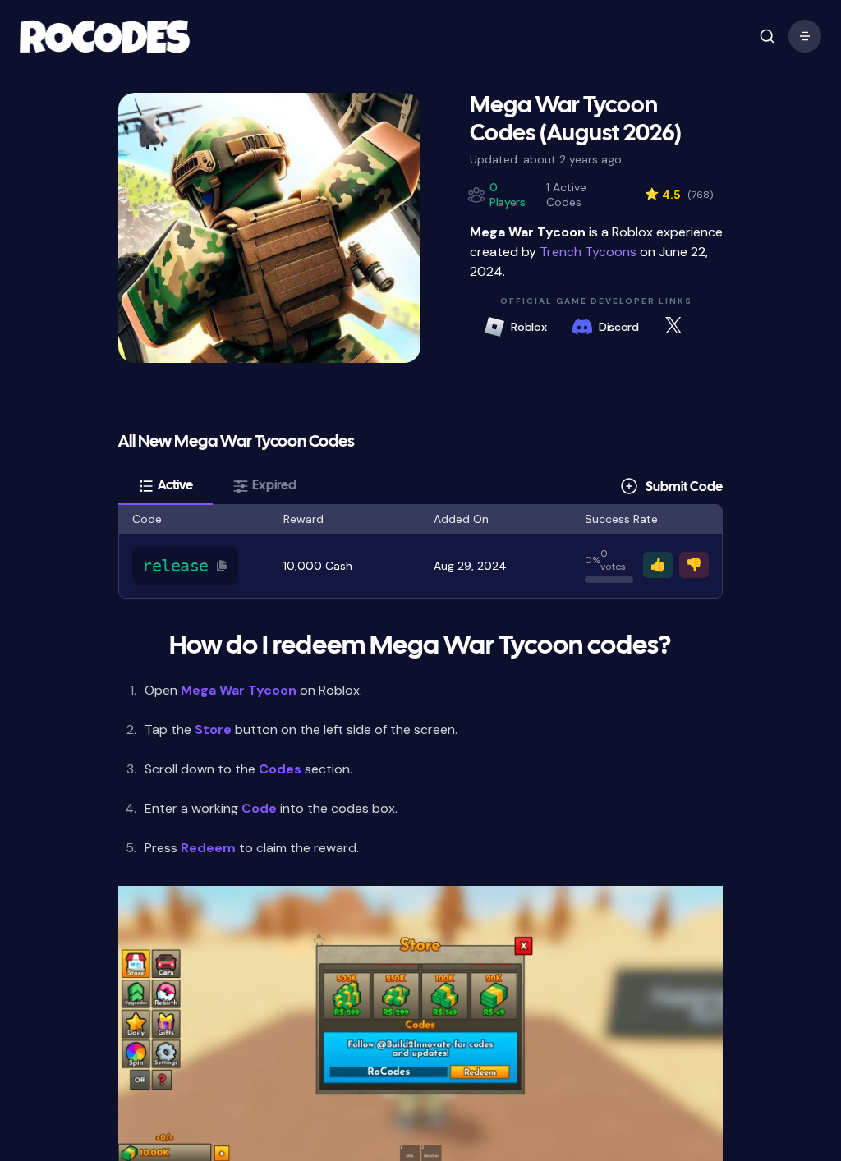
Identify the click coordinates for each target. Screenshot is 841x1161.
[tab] (165, 486)
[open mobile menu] (767, 36)
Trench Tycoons (588, 251)
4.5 (679, 194)
